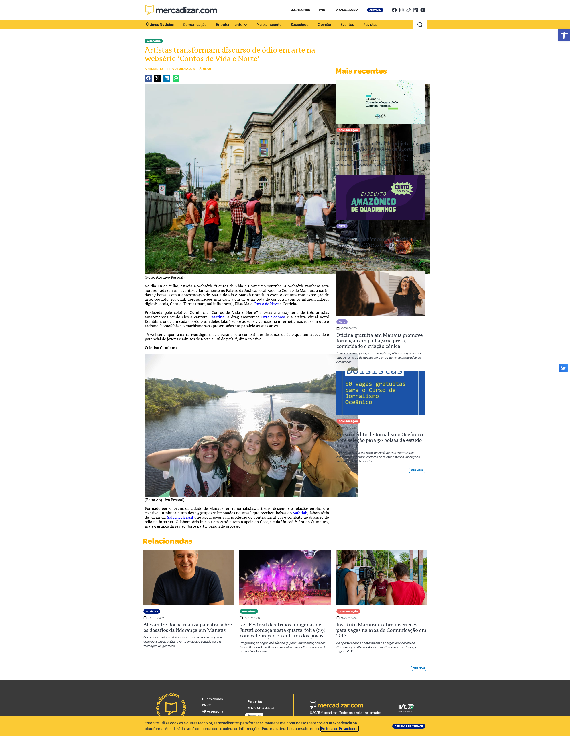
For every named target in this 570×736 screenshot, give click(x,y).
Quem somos (212, 699)
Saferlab (300, 513)
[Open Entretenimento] (245, 25)
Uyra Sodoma (273, 317)
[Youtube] (422, 10)
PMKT (323, 10)
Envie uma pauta (261, 707)
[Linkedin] (415, 10)
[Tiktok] (408, 10)
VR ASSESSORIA (347, 10)
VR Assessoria (212, 711)
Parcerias (255, 701)
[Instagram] (401, 10)
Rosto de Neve (266, 304)
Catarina (216, 317)
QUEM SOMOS (300, 10)
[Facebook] (394, 10)
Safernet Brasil (180, 517)
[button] (564, 35)
